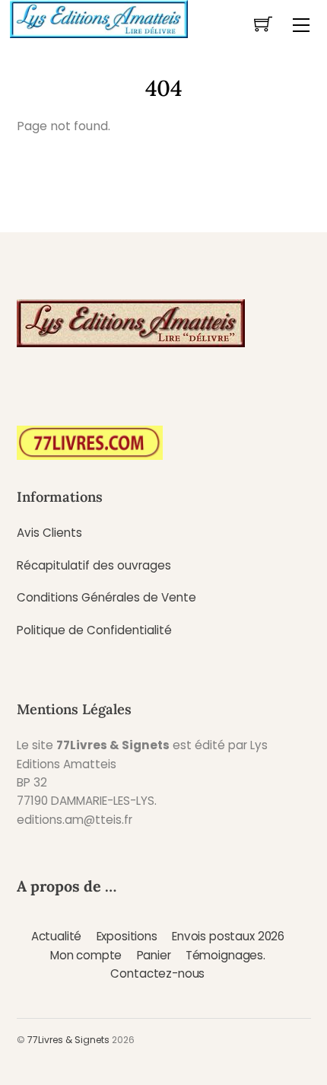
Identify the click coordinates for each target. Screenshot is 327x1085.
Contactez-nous (157, 973)
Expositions (127, 936)
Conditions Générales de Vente (106, 597)
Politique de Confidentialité (94, 630)
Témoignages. (225, 955)
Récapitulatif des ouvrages (94, 565)
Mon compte (86, 955)
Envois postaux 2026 (228, 936)
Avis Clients (49, 533)
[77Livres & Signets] (99, 17)
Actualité (56, 936)
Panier (154, 955)
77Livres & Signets (68, 1039)
